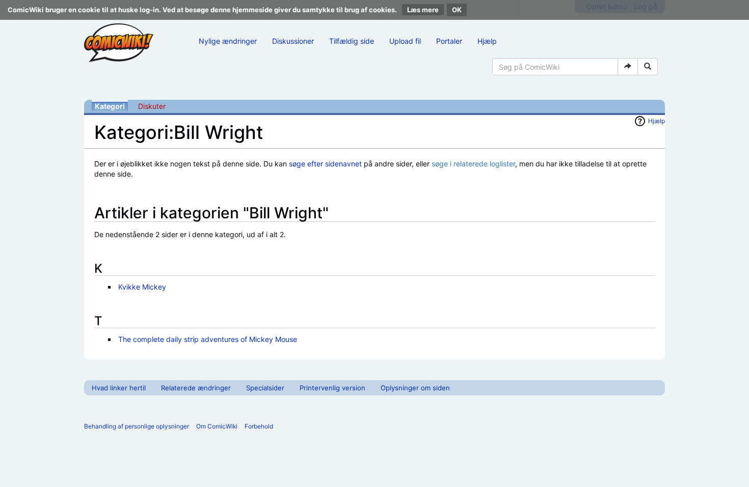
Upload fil (405, 41)
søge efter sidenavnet (325, 163)
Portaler (449, 41)
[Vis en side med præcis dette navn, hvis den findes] (628, 66)
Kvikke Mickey (142, 286)
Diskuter (152, 106)
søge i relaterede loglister (473, 163)
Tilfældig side (351, 41)
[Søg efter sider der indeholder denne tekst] (647, 66)
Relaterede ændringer (196, 388)
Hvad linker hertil (119, 388)
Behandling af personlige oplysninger (136, 426)
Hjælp (487, 41)
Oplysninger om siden (415, 388)
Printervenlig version (332, 388)
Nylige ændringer (228, 41)
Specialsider (265, 388)
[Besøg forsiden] (118, 42)
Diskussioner (293, 41)
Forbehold (259, 426)
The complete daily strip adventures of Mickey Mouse (207, 339)
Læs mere (423, 10)
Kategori (110, 106)
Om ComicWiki (216, 426)
